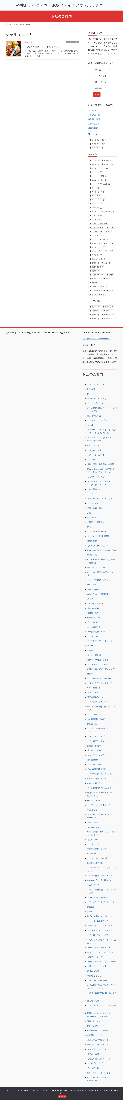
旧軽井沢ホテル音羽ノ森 (97, 1045)
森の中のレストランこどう (98, 1073)
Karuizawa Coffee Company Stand (102, 550)
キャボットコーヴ (95, 764)
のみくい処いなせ (95, 783)
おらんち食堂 (93, 692)
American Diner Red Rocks (99, 880)
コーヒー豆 (97, 208)
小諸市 (95, 315)
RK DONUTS (93, 446)
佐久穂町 (109, 307)
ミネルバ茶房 (93, 1054)
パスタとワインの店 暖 (97, 858)
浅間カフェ (92, 724)
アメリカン (97, 172)
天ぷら (107, 263)
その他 (95, 164)
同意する (62, 1096)
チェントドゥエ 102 (96, 403)
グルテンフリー (98, 200)
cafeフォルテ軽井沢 (95, 957)
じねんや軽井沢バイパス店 (98, 1059)
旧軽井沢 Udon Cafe (96, 568)
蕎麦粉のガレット (99, 286)
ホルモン (96, 243)
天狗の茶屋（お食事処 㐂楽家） (101, 464)
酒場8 (89, 912)
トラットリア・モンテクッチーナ (101, 683)
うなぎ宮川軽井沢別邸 (97, 769)
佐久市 (96, 307)
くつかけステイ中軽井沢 (97, 546)
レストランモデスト (96, 455)
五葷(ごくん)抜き (99, 259)
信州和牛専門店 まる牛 (97, 660)
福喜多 (90, 425)
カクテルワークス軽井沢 (97, 702)
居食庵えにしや (94, 750)
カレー (95, 188)
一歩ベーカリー (94, 636)
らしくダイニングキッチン (98, 921)
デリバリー (97, 148)
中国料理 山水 (94, 617)
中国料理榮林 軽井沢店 (97, 849)
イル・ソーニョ (94, 714)
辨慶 (89, 513)
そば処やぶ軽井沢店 (96, 522)
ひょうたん (92, 517)
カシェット (92, 460)
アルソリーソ (93, 885)
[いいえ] (120, 1093)
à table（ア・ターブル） (97, 420)
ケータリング (98, 140)
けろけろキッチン (95, 1035)
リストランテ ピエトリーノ (99, 664)
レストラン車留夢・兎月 (97, 532)
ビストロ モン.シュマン (98, 935)
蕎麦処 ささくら (94, 976)
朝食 (111, 275)
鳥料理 (104, 294)
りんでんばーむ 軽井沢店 (98, 536)
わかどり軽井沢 (94, 416)
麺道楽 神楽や (94, 746)
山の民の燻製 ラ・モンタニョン (43, 47)
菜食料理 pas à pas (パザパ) (99, 897)
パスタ (106, 231)
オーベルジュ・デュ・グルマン (100, 948)
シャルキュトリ (98, 215)
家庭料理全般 (97, 267)
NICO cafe (91, 585)
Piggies (90, 907)
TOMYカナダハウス (95, 384)
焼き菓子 (96, 279)
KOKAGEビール (94, 389)
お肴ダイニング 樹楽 (97, 966)
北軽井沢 (96, 311)
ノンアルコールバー (100, 223)
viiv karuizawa (93, 827)
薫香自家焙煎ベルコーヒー (98, 697)
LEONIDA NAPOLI (95, 863)
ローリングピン (94, 844)
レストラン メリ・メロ (97, 1049)
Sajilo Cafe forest (94, 589)
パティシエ (97, 235)
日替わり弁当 (97, 275)
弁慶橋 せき (93, 613)
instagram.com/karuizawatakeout (97, 339)
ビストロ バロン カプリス (99, 499)
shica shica (93, 128)
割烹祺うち (92, 555)
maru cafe (91, 854)
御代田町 (108, 315)
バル (111, 227)
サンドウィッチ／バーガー (103, 212)
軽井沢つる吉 (93, 971)
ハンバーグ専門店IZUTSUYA (99, 678)
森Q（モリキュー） (95, 1021)
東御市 (95, 319)
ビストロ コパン (95, 450)
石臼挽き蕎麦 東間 (96, 632)
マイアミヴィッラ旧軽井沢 (98, 805)
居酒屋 (96, 271)
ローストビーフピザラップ (102, 251)
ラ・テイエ (92, 646)
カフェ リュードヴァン (97, 736)
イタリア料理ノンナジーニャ (99, 876)
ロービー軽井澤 (94, 655)
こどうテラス (93, 1068)
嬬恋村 (109, 311)
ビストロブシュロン (96, 741)
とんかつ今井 (93, 840)
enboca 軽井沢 (93, 627)
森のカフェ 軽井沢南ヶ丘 (98, 1040)
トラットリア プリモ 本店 (99, 926)
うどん (95, 160)
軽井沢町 (108, 319)
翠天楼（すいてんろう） (97, 399)
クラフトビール (98, 192)
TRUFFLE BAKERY (96, 604)
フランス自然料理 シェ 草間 (99, 788)
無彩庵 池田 (94, 119)
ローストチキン (98, 247)
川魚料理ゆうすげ (95, 1063)
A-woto (90, 650)
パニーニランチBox (100, 239)
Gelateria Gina (93, 800)
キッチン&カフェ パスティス (100, 952)
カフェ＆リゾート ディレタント (101, 902)
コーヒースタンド (99, 204)
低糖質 (95, 263)
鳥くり (90, 599)
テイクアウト (72, 42)
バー (94, 231)
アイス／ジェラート (100, 168)
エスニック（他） (99, 180)
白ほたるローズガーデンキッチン (101, 669)
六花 (89, 527)
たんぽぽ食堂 (93, 503)
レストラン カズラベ (97, 755)
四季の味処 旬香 (95, 508)
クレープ (96, 196)
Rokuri (90, 674)
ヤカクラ (92, 110)
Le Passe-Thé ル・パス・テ (99, 916)
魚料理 (109, 290)
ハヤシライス (97, 227)
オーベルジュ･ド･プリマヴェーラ (101, 962)
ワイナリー (97, 255)
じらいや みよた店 (96, 477)
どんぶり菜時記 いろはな (98, 580)
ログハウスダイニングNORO (99, 774)
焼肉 (94, 283)
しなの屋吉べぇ (94, 489)
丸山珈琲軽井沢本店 (96, 719)
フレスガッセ (94, 115)
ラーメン (110, 243)
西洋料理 (96, 290)
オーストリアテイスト (101, 184)
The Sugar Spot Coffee (97, 980)
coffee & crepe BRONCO (98, 594)
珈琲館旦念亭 (93, 760)
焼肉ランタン (93, 1026)
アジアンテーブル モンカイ (99, 641)
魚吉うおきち (94, 124)
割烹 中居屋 (92, 810)
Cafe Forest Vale (94, 688)
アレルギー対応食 (99, 176)
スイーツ (96, 219)
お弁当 (107, 160)
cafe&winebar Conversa (97, 1030)
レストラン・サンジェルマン (99, 930)
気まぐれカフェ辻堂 (96, 622)
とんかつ (108, 164)
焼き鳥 (109, 279)
